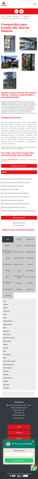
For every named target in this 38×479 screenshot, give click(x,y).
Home (19, 427)
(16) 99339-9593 (20, 225)
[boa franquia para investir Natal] (9, 62)
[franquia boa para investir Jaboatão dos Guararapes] (9, 44)
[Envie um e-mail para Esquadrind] (21, 11)
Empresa (19, 432)
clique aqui (22, 159)
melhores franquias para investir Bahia (13, 186)
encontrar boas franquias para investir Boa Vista (15, 196)
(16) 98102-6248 (13, 159)
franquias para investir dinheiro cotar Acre (14, 207)
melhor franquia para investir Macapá (12, 200)
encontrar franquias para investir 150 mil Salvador (16, 182)
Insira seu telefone (19, 450)
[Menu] (35, 4)
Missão (19, 438)
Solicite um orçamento (19, 166)
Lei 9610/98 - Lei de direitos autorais (26, 395)
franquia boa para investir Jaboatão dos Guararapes (17, 179)
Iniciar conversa (19, 460)
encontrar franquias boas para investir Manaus (15, 193)
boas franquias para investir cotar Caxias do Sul (15, 204)
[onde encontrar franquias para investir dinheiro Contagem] (28, 62)
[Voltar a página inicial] (4, 4)
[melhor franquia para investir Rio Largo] (28, 44)
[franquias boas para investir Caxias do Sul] (9, 80)
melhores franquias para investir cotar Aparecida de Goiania (19, 211)
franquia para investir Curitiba (10, 189)
